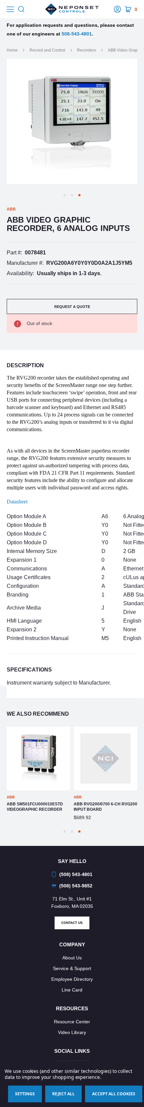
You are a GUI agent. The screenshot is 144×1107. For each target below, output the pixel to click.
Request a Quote (72, 307)
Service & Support (72, 968)
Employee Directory (72, 979)
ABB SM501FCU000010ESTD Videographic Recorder (35, 807)
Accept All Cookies (113, 1094)
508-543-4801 (77, 33)
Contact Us (72, 923)
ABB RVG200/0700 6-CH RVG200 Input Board (105, 807)
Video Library (72, 1032)
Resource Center (72, 1021)
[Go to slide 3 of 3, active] (79, 195)
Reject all (63, 1094)
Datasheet (17, 501)
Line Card (72, 990)
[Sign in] (117, 9)
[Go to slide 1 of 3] (65, 195)
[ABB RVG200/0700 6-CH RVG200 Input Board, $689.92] (105, 758)
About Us (72, 957)
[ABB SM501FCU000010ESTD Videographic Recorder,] (38, 758)
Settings (25, 1094)
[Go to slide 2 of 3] (72, 195)
